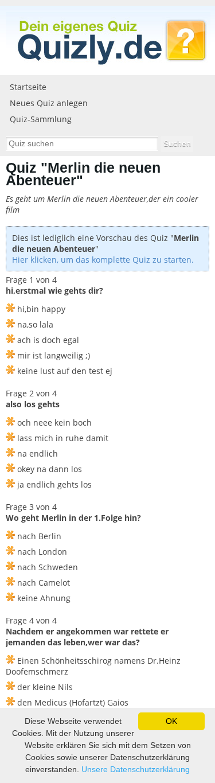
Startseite (28, 86)
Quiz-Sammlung (41, 119)
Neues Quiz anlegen (49, 103)
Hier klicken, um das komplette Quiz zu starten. (103, 259)
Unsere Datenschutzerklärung (135, 769)
